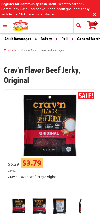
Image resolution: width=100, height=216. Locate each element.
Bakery (46, 39)
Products (10, 50)
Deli (64, 39)
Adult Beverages (17, 39)
